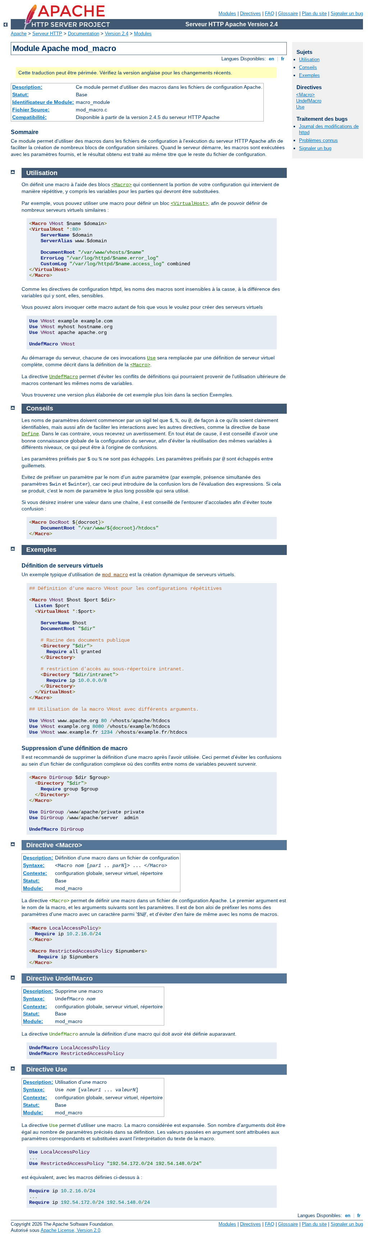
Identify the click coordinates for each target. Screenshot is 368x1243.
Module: (33, 888)
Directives (250, 13)
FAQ (269, 13)
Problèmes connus (318, 140)
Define (30, 434)
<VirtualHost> (189, 203)
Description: (27, 87)
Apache (19, 33)
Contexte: (35, 873)
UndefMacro (63, 377)
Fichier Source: (31, 110)
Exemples (309, 75)
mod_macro (115, 575)
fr (283, 58)
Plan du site (314, 13)
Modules (227, 13)
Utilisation (309, 59)
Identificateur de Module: (43, 102)
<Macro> (121, 185)
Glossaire (288, 13)
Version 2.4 (116, 33)
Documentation (83, 33)
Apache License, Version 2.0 (70, 1230)
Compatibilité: (29, 117)
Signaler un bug (347, 13)
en (271, 58)
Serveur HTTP (47, 33)
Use (151, 358)
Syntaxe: (34, 865)
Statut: (20, 94)
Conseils (308, 67)
